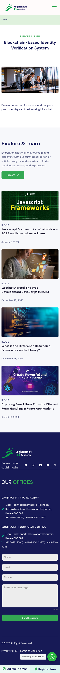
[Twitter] (55, 465)
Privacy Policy (9, 651)
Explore (11, 175)
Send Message (30, 617)
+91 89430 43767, (35, 542)
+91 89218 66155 (17, 669)
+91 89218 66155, (15, 517)
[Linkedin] (40, 465)
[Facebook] (25, 465)
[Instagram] (33, 465)
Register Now (47, 669)
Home (5, 19)
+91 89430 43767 (36, 517)
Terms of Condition (31, 651)
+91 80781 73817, (14, 542)
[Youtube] (47, 465)
